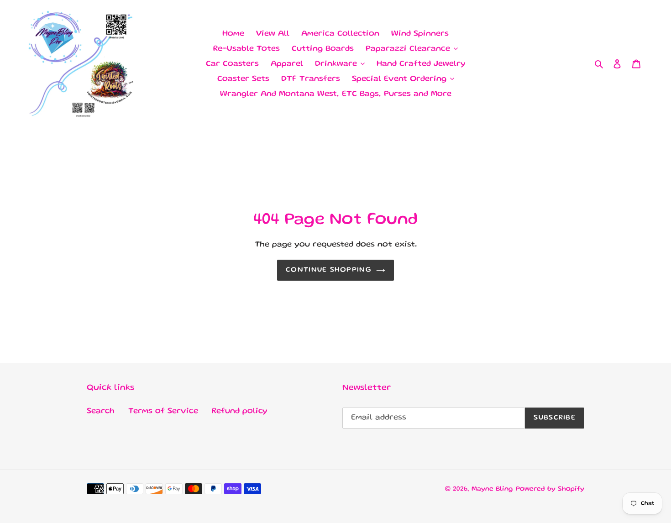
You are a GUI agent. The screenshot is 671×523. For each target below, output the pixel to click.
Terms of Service (163, 411)
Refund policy (239, 411)
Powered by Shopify (550, 489)
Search (101, 411)
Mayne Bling (492, 489)
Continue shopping (329, 270)
